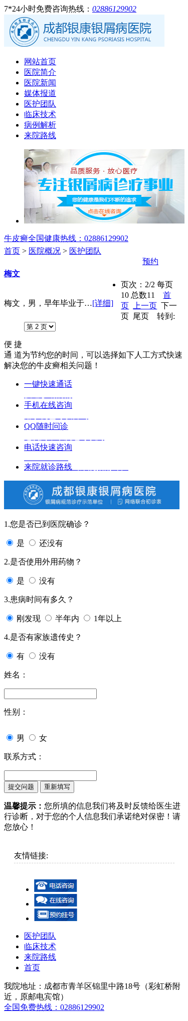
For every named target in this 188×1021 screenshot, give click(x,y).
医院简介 (40, 72)
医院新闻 (40, 82)
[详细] (102, 303)
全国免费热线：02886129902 (54, 1007)
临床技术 (40, 114)
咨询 (132, 261)
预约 (150, 261)
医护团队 (40, 103)
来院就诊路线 (76, 467)
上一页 (145, 305)
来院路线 (40, 135)
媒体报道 (40, 93)
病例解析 (40, 125)
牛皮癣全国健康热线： (66, 238)
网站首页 (40, 61)
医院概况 (45, 251)
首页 (12, 251)
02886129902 (114, 9)
